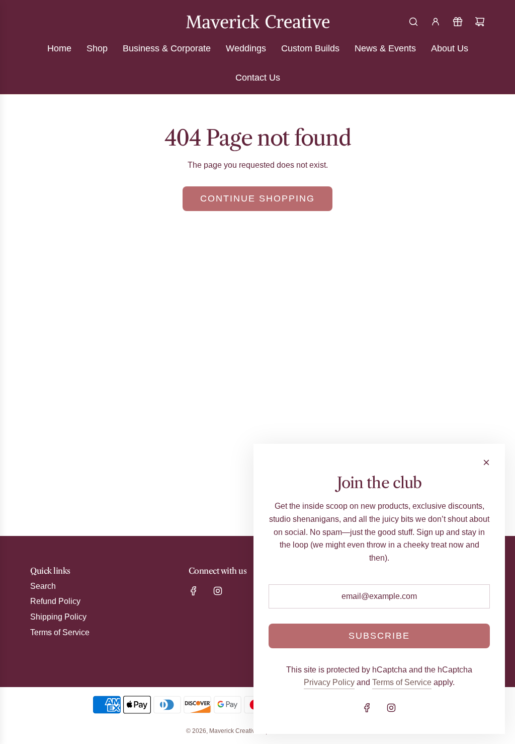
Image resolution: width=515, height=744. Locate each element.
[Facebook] (194, 591)
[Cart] (480, 22)
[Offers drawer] (458, 22)
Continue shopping (257, 198)
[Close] (486, 462)
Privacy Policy (329, 682)
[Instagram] (218, 591)
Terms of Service (402, 682)
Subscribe (379, 636)
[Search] (413, 22)
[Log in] (435, 22)
